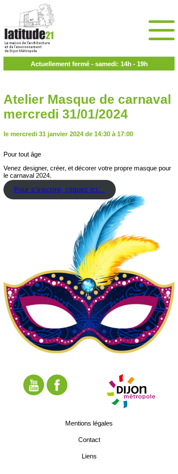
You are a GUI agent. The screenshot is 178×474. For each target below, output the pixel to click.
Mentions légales (89, 423)
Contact (89, 439)
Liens (89, 456)
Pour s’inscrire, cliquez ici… (59, 190)
